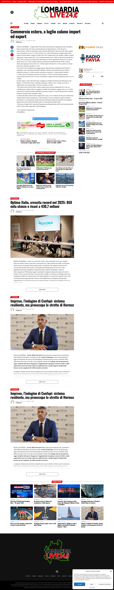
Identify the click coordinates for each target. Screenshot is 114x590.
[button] (111, 571)
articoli (32, 132)
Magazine (65, 23)
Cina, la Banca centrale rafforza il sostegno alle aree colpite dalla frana (57, 1)
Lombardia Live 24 (22, 134)
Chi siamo (26, 23)
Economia (53, 23)
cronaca (45, 132)
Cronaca (33, 23)
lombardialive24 (32, 134)
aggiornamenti (24, 132)
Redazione (19, 42)
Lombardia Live (61, 132)
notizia (46, 134)
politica (56, 134)
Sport (59, 23)
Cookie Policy (92, 587)
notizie (51, 134)
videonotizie (20, 135)
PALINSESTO (72, 23)
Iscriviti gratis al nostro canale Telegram (46, 118)
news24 (40, 134)
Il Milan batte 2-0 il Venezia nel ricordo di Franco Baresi (22, 1)
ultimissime (63, 134)
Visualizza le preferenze (105, 584)
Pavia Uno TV (80, 23)
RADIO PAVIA (87, 23)
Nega (91, 584)
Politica (46, 23)
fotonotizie (52, 132)
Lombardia (39, 23)
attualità (38, 132)
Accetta (80, 584)
